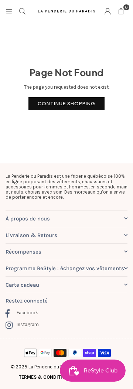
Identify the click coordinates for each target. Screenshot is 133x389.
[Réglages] (107, 11)
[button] (120, 11)
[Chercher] (22, 11)
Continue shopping (66, 103)
